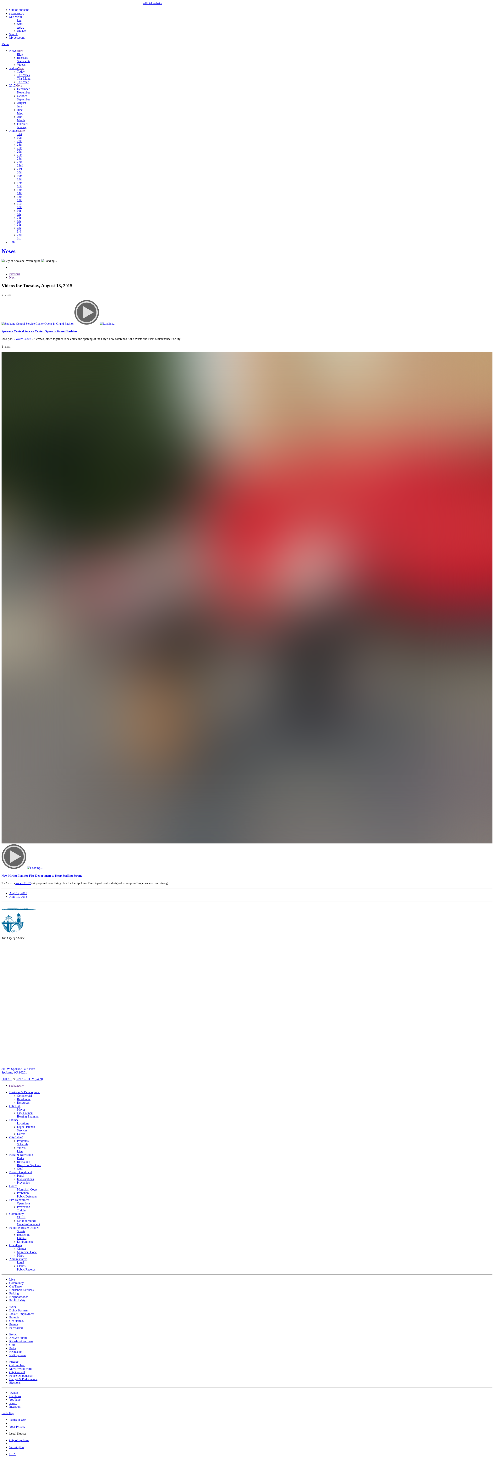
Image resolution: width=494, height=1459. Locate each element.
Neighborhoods (26, 1220)
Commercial (24, 1095)
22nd (20, 165)
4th (19, 228)
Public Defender (27, 1196)
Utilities (21, 1238)
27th (19, 148)
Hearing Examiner (28, 1116)
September (23, 99)
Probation (23, 1193)
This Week (23, 75)
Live (20, 1151)
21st (19, 169)
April (20, 116)
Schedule (22, 1144)
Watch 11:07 (23, 883)
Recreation (23, 1161)
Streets (21, 1231)
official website (152, 3)
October (22, 96)
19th (19, 175)
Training (22, 1210)
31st (19, 134)
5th (19, 224)
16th (19, 186)
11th (19, 203)
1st (18, 238)
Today (21, 71)
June (20, 109)
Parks (20, 1158)
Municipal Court (27, 1189)
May (20, 113)
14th (19, 193)
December (23, 89)
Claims (21, 1266)
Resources (23, 1102)
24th (19, 158)
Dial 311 (7, 1079)
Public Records (26, 1269)
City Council (25, 1113)
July (19, 106)
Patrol (20, 1175)
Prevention (23, 1182)
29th (19, 141)
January (21, 127)
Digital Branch (26, 1127)
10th (19, 207)
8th (19, 214)
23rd (20, 162)
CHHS (21, 1217)
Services (22, 1130)
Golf (20, 1168)
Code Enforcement (28, 1224)
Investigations (25, 1179)
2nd (19, 235)
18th (19, 179)
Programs (23, 1140)
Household (23, 1234)
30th (19, 137)
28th (19, 144)
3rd (19, 231)
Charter (21, 1248)
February (22, 123)
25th (19, 155)
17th (19, 182)
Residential (23, 1099)
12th (19, 200)
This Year (23, 82)
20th (19, 172)
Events (21, 1133)
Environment (25, 1241)
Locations (23, 1123)
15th (19, 189)
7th (19, 217)
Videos (21, 64)
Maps (20, 1255)
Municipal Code (27, 1252)
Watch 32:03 (23, 339)
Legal (20, 1262)
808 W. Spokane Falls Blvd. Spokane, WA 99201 (19, 1070)
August (21, 102)
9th (19, 210)
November (23, 92)
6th (19, 221)
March (21, 120)
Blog (20, 54)
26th (19, 151)
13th (19, 196)
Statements (23, 61)
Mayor (21, 1109)
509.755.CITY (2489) (29, 1079)
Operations (23, 1203)
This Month (24, 78)
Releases (22, 57)
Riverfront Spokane (29, 1165)
